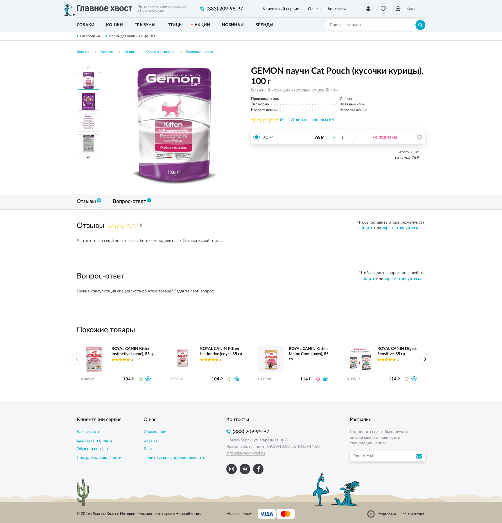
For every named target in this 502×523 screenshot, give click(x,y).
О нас (313, 9)
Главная (83, 52)
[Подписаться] (419, 456)
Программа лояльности (99, 458)
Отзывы (151, 440)
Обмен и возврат (93, 449)
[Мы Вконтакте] (245, 469)
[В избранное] (419, 137)
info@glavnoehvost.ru (245, 453)
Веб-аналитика (412, 514)
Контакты (337, 9)
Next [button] (88, 157)
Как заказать (88, 432)
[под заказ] (325, 378)
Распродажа (90, 36)
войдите (365, 228)
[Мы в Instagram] (231, 469)
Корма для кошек (160, 52)
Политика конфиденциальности (174, 458)
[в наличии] (148, 378)
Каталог (106, 52)
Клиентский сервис (281, 9)
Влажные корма (199, 52)
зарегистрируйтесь (400, 228)
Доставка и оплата (94, 440)
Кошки (129, 52)
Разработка (387, 514)
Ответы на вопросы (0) (312, 120)
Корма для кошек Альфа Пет (132, 36)
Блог (148, 449)
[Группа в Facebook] (258, 469)
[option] (174, 125)
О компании (155, 432)
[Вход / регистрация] (368, 8)
